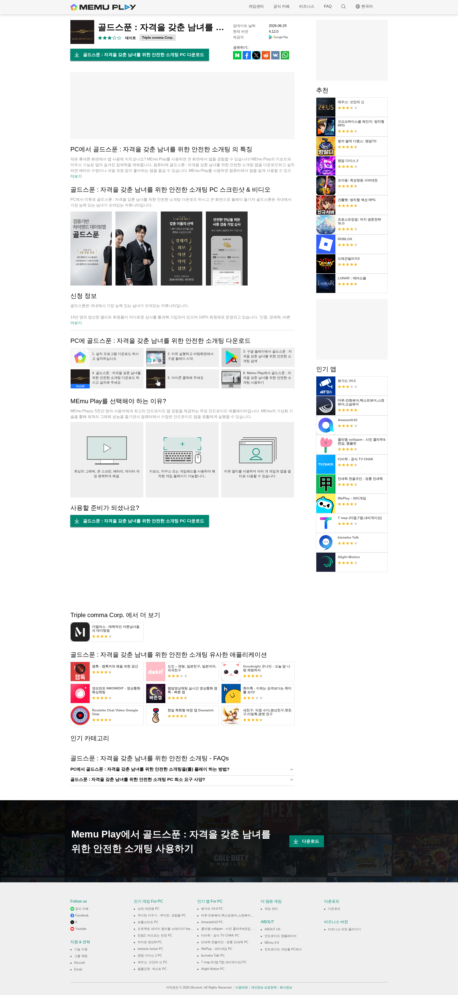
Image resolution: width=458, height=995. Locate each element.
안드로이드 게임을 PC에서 (283, 949)
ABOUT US (273, 929)
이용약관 (241, 987)
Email (78, 969)
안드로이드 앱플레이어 (281, 936)
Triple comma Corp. (157, 37)
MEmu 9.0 (272, 942)
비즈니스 (306, 6)
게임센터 (256, 6)
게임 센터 (271, 908)
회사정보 (286, 987)
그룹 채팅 (81, 956)
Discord (79, 962)
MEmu (103, 7)
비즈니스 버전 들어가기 (344, 929)
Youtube (80, 929)
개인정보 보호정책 (264, 987)
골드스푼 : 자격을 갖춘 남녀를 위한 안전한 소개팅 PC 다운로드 (143, 54)
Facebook (82, 915)
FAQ (328, 6)
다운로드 (310, 841)
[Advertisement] (182, 105)
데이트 (130, 38)
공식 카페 (281, 6)
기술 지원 (81, 949)
